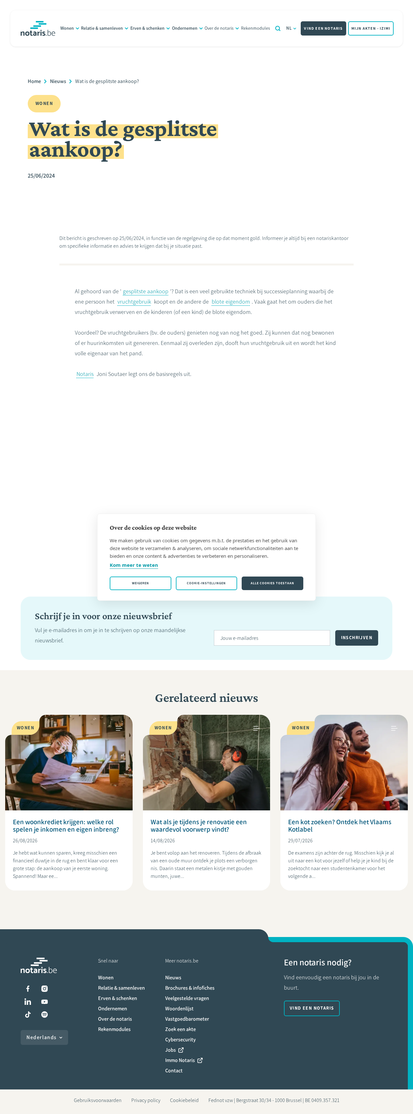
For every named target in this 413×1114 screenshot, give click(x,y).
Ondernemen (184, 28)
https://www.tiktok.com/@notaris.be (28, 1014)
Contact (174, 1070)
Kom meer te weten (134, 565)
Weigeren (140, 583)
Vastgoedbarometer (187, 1019)
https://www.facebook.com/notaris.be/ (28, 989)
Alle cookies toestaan (272, 583)
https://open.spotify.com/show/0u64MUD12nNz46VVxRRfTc (44, 1014)
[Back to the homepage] (38, 28)
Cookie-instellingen (206, 583)
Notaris (85, 374)
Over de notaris (219, 28)
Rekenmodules (255, 28)
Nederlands (41, 1037)
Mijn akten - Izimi (371, 28)
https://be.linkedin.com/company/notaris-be (28, 1001)
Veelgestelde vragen (187, 998)
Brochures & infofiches (190, 988)
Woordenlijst (179, 1008)
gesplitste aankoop (145, 291)
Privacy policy (145, 1100)
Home (34, 81)
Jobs (170, 1050)
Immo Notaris (180, 1060)
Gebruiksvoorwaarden (98, 1100)
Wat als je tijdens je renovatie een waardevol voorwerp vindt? (199, 825)
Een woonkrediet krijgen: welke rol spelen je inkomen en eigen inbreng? (66, 825)
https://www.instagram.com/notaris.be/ (44, 989)
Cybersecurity (180, 1039)
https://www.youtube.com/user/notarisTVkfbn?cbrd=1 (44, 1001)
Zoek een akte (180, 1029)
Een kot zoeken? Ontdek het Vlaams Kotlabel (339, 825)
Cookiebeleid (184, 1100)
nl (289, 28)
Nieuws (58, 81)
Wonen (67, 28)
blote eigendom (231, 301)
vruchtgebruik (134, 301)
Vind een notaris (323, 28)
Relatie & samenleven (102, 28)
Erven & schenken (147, 28)
